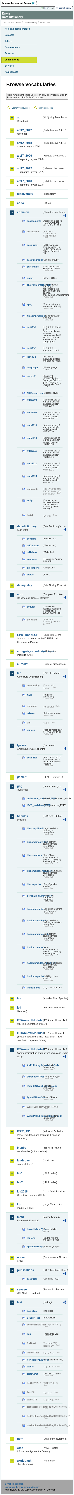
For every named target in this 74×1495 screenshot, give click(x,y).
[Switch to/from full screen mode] (53, 8)
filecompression (34, 316)
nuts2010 (32, 425)
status (30, 574)
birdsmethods (34, 855)
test (19, 1302)
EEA (19, 3)
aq (18, 117)
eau (29, 1334)
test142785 (32, 1373)
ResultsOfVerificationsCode (34, 1086)
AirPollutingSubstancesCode (34, 1065)
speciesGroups (34, 1246)
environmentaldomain (34, 284)
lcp (19, 1204)
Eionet (18, 23)
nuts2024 (32, 476)
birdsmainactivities (34, 842)
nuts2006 (32, 412)
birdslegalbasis (34, 828)
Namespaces (11, 72)
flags (29, 694)
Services (9, 65)
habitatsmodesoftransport (34, 963)
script (30, 500)
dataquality (24, 585)
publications (25, 1270)
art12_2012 (24, 130)
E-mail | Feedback (14, 1483)
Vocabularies (12, 59)
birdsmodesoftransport (34, 871)
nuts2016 (32, 450)
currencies (33, 266)
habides (22, 816)
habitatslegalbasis (34, 920)
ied (19, 1007)
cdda (20, 203)
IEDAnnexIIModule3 (29, 1033)
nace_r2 (31, 376)
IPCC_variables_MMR (34, 805)
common (23, 212)
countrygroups (34, 260)
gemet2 (22, 777)
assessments (34, 221)
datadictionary (27, 526)
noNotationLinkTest (34, 1359)
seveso (22, 1289)
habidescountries (34, 909)
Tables (8, 41)
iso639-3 (31, 348)
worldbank (24, 1460)
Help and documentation (17, 28)
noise (21, 1257)
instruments (33, 987)
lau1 (20, 1173)
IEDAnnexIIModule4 (29, 1049)
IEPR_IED (23, 1131)
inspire (21, 1147)
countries (32, 245)
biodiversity (25, 193)
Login (46, 8)
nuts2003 (32, 400)
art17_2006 (24, 155)
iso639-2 (31, 327)
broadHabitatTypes (34, 1229)
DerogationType (34, 1076)
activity (31, 606)
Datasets (9, 35)
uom (20, 1438)
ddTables (32, 552)
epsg (29, 304)
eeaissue (32, 559)
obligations (33, 567)
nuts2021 (32, 463)
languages (32, 367)
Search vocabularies (21, 108)
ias (19, 998)
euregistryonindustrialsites (29, 651)
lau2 (20, 1182)
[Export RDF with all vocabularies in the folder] (64, 216)
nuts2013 (32, 438)
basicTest (32, 1311)
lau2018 (22, 1191)
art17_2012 (24, 168)
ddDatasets (33, 545)
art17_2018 (24, 181)
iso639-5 (31, 356)
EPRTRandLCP (27, 634)
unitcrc (31, 730)
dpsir (30, 278)
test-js (30, 1366)
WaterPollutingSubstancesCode (34, 1116)
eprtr (20, 594)
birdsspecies (34, 884)
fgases (21, 745)
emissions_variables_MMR (34, 798)
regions (31, 1238)
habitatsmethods (34, 947)
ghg (19, 786)
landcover (24, 1160)
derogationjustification (34, 895)
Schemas (10, 53)
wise (20, 1447)
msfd (20, 1217)
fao (19, 673)
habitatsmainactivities (34, 934)
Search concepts (45, 108)
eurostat (22, 664)
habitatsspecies (34, 976)
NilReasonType (34, 393)
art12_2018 (24, 142)
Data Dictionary (30, 23)
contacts (31, 538)
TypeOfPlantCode (34, 1097)
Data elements (12, 47)
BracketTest (33, 1317)
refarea (30, 713)
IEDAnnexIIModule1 (29, 1020)
